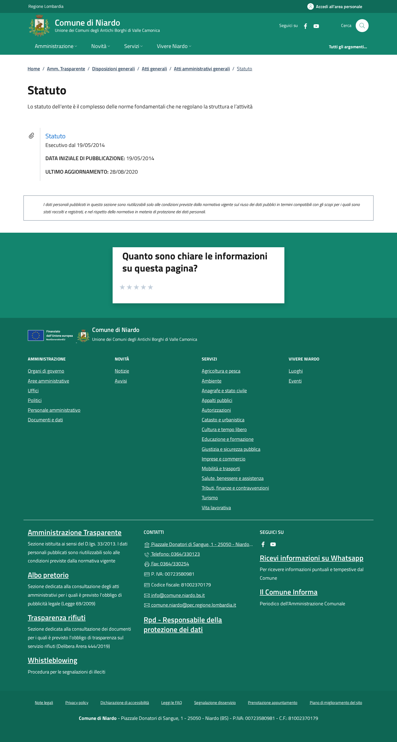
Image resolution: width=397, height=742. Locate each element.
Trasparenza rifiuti (57, 617)
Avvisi (121, 380)
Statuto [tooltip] (55, 136)
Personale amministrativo (54, 410)
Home (34, 68)
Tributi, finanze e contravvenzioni (235, 488)
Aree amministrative (48, 380)
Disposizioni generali (113, 68)
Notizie (122, 371)
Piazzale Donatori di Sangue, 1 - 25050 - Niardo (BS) (201, 544)
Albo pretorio (48, 574)
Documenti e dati (45, 419)
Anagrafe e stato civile (224, 390)
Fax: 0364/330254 (169, 563)
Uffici (33, 390)
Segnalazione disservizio (215, 702)
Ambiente (211, 380)
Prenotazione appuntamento (272, 702)
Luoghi (296, 371)
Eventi (295, 380)
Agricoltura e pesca (221, 371)
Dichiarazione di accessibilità (124, 702)
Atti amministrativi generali (202, 68)
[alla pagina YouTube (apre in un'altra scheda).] (314, 25)
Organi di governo (46, 371)
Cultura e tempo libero (224, 429)
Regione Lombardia (45, 6)
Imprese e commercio (223, 458)
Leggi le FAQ (171, 702)
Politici (35, 400)
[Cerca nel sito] (362, 25)
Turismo (210, 497)
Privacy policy (76, 702)
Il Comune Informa (289, 591)
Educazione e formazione (228, 439)
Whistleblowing (52, 660)
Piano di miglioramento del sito (336, 702)
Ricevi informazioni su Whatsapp (312, 558)
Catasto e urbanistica (223, 419)
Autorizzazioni (216, 410)
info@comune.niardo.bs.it (177, 595)
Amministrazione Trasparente (75, 532)
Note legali (44, 702)
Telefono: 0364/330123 (175, 554)
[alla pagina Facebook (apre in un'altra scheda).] (303, 25)
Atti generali (154, 68)
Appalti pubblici (217, 400)
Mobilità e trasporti (221, 468)
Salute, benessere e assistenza (233, 478)
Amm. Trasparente (66, 68)
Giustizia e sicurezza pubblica (231, 449)
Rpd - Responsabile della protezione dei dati (183, 624)
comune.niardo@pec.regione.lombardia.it (193, 605)
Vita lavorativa (216, 507)
